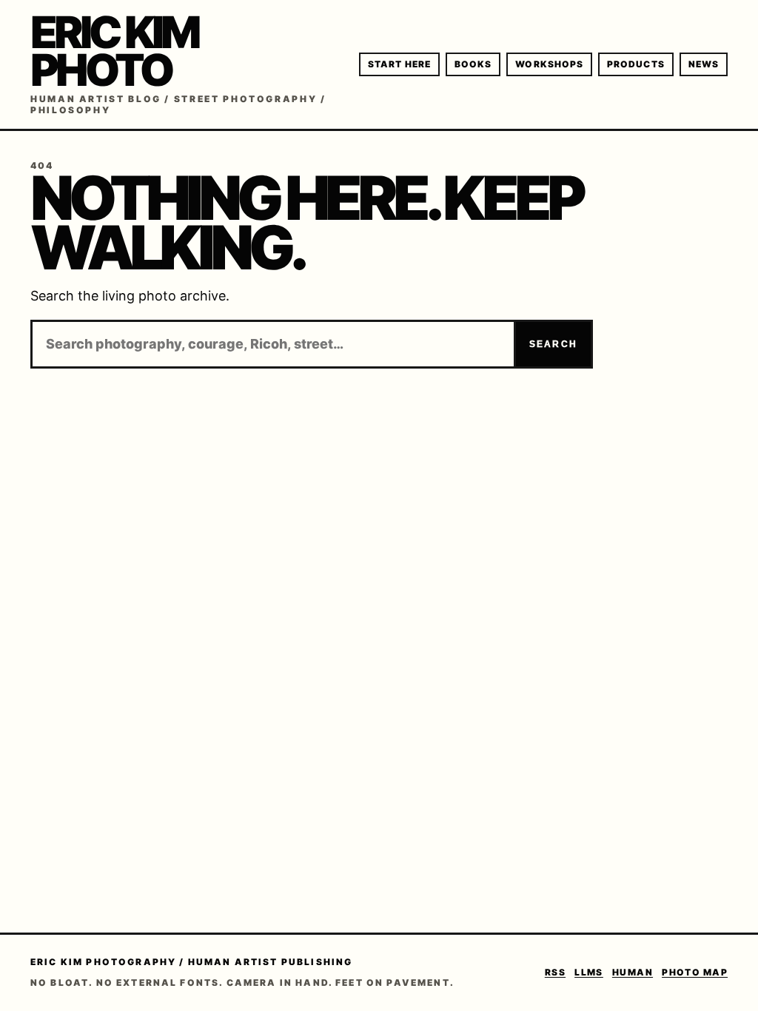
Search (553, 344)
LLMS (588, 972)
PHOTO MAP (695, 972)
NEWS (703, 64)
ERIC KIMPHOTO (114, 50)
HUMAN (632, 972)
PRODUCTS (636, 64)
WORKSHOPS (549, 64)
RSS (555, 972)
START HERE (399, 64)
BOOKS (473, 64)
